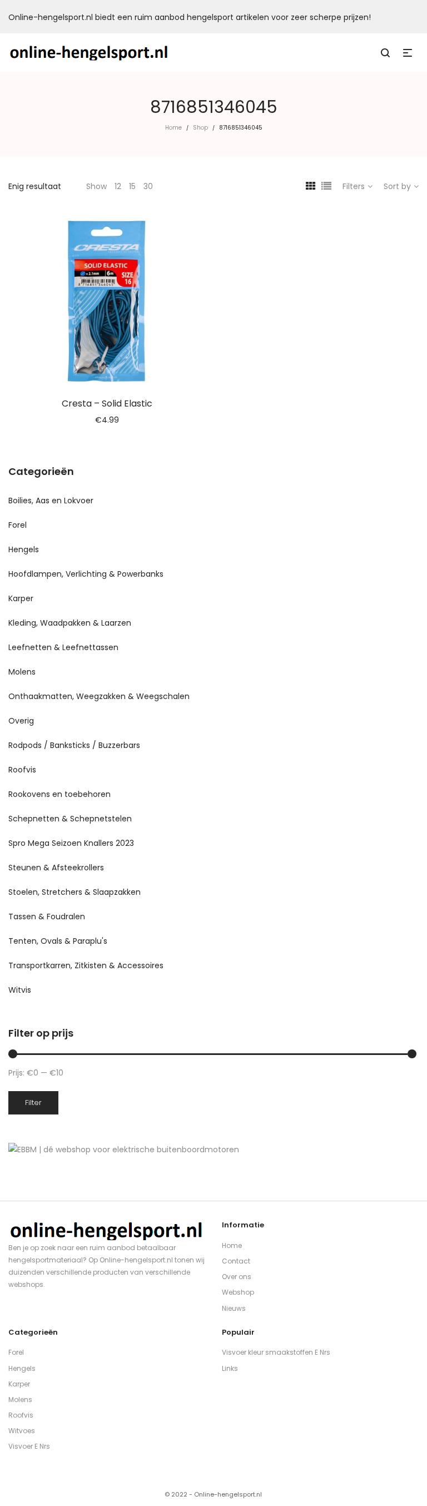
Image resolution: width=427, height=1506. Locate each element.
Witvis (19, 989)
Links (230, 1368)
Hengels (23, 549)
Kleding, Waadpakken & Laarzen (69, 622)
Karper (20, 598)
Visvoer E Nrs (29, 1446)
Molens (22, 671)
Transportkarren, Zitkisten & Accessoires (85, 965)
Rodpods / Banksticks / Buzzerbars (74, 745)
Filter (33, 1102)
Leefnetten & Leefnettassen (63, 647)
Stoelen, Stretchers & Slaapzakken (74, 892)
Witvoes (21, 1430)
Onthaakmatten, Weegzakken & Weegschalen (99, 696)
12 (118, 186)
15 (132, 186)
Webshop (238, 1292)
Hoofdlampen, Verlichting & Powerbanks (85, 573)
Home (173, 127)
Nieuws (234, 1308)
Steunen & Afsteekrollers (56, 867)
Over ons (236, 1276)
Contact (236, 1261)
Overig (21, 720)
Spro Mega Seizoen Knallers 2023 (71, 843)
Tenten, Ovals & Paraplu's (57, 941)
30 (148, 186)
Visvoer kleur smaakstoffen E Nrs (276, 1352)
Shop (200, 127)
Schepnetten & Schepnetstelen (70, 818)
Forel (17, 525)
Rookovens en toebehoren (59, 794)
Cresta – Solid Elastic (107, 403)
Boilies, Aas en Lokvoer (50, 500)
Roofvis (22, 769)
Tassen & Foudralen (46, 916)
